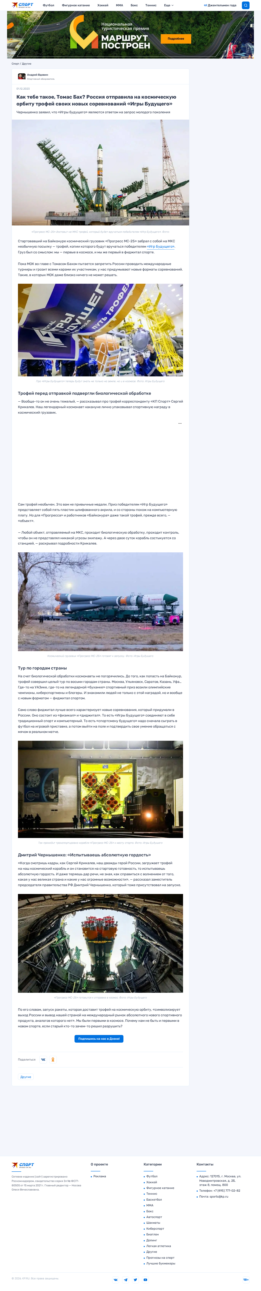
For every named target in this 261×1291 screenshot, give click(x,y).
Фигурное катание (76, 5)
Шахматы (153, 1223)
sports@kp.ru (219, 1196)
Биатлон (152, 1234)
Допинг (151, 1240)
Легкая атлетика (158, 1246)
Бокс (134, 5)
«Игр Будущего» (160, 246)
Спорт (15, 63)
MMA (119, 5)
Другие (26, 63)
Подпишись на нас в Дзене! (99, 1039)
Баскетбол (154, 1199)
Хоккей (102, 5)
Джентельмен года (222, 5)
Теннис (150, 5)
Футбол (48, 5)
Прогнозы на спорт (160, 1257)
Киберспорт (155, 1228)
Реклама (99, 1176)
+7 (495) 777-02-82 (226, 1190)
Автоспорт (154, 1217)
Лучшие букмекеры (160, 1263)
